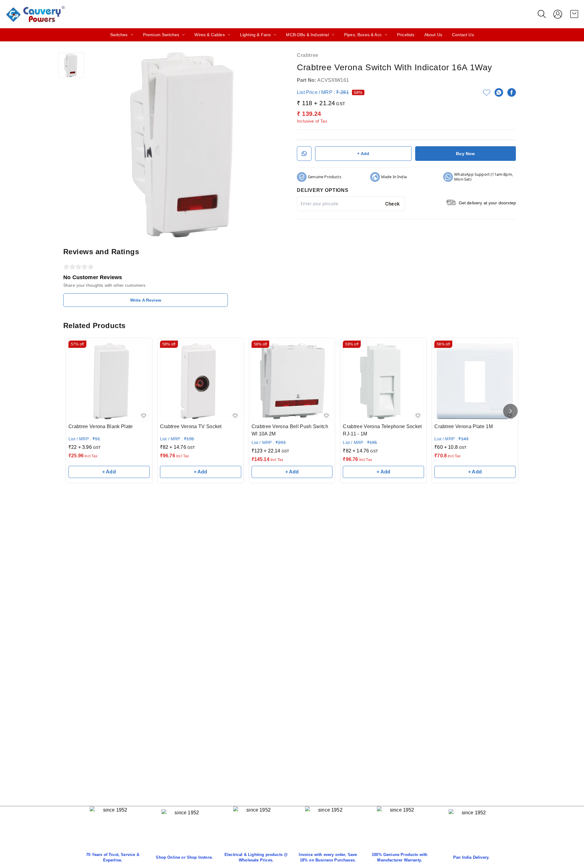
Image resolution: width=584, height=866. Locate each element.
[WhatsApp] (499, 92)
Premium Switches (161, 34)
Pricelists (406, 34)
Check (392, 204)
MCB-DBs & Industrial (307, 34)
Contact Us (463, 34)
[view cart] (574, 14)
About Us (433, 34)
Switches (118, 34)
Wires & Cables (209, 34)
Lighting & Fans (255, 34)
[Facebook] (511, 92)
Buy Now (465, 153)
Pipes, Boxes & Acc (363, 34)
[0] (574, 14)
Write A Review (145, 300)
